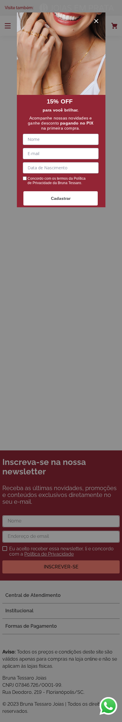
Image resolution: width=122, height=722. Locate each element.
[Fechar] (96, 21)
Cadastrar (60, 198)
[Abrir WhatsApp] (108, 706)
